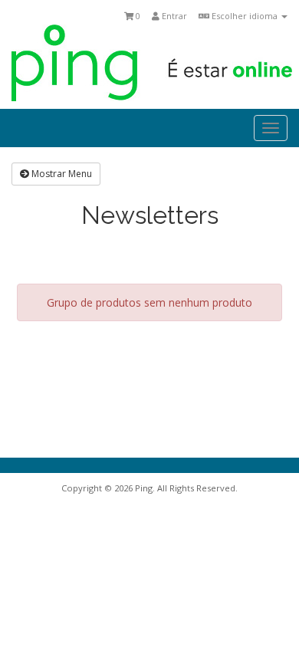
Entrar (173, 15)
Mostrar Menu (60, 173)
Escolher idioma (244, 15)
